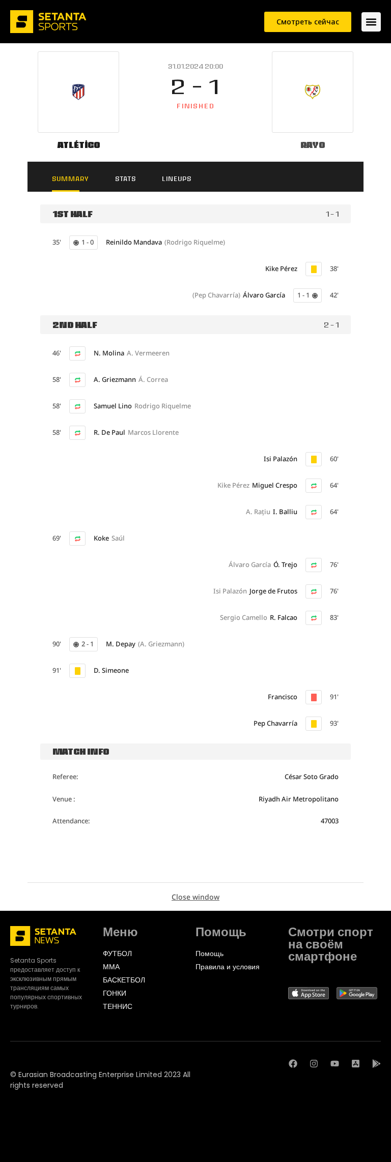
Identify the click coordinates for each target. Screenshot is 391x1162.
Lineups (176, 178)
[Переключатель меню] (371, 22)
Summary (70, 178)
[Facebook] (293, 1063)
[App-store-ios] (355, 1063)
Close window (195, 897)
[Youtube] (334, 1063)
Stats (125, 178)
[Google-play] (376, 1063)
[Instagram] (314, 1063)
